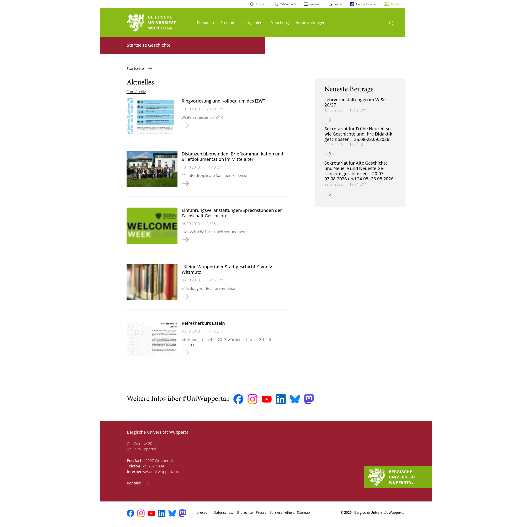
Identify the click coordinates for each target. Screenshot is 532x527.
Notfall (338, 4)
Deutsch (396, 4)
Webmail (315, 4)
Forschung (279, 22)
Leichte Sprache (366, 4)
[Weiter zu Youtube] (267, 399)
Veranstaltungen (310, 22)
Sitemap (303, 512)
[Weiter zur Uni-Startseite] (160, 23)
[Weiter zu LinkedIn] (281, 399)
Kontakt (134, 483)
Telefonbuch (288, 4)
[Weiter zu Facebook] (238, 399)
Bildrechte (245, 512)
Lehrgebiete (253, 22)
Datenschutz (224, 512)
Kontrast (261, 4)
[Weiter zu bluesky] (295, 399)
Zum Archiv (136, 91)
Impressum (201, 512)
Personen (205, 22)
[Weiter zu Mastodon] (309, 399)
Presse (261, 512)
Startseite (136, 68)
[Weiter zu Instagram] (252, 399)
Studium (227, 22)
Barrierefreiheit (282, 512)
